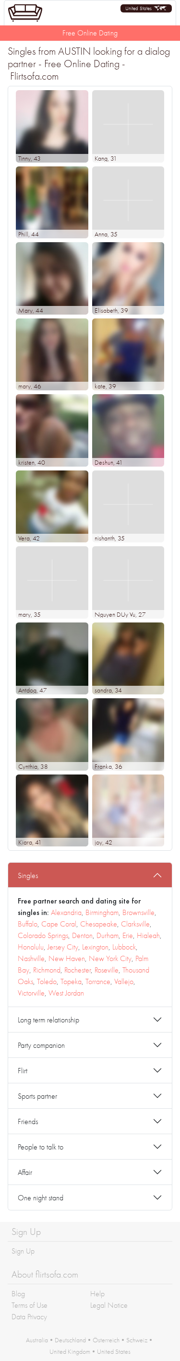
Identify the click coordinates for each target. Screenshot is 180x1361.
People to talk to (40, 1147)
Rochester (77, 970)
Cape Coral (58, 924)
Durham (107, 935)
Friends (28, 1121)
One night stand (40, 1198)
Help (97, 1294)
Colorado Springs (43, 935)
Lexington (95, 947)
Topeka (71, 981)
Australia (37, 1340)
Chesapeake (98, 924)
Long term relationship (48, 1020)
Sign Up (23, 1251)
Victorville (31, 993)
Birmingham (102, 912)
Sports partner (37, 1096)
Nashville (31, 958)
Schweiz (136, 1340)
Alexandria (66, 912)
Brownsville (138, 912)
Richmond (46, 970)
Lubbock (124, 947)
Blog (18, 1294)
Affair (25, 1172)
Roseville (107, 970)
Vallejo (123, 981)
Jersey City (63, 947)
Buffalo (27, 924)
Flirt (22, 1071)
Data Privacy (29, 1317)
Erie (127, 935)
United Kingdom (69, 1351)
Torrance (97, 981)
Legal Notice (109, 1305)
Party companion (41, 1045)
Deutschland (70, 1340)
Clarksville (135, 924)
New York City (110, 958)
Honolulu (31, 947)
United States (114, 1351)
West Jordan (66, 993)
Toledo (47, 981)
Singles (28, 875)
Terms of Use (30, 1305)
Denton (82, 935)
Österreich (106, 1340)
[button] (146, 8)
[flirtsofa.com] (25, 13)
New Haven (66, 958)
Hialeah (148, 935)
